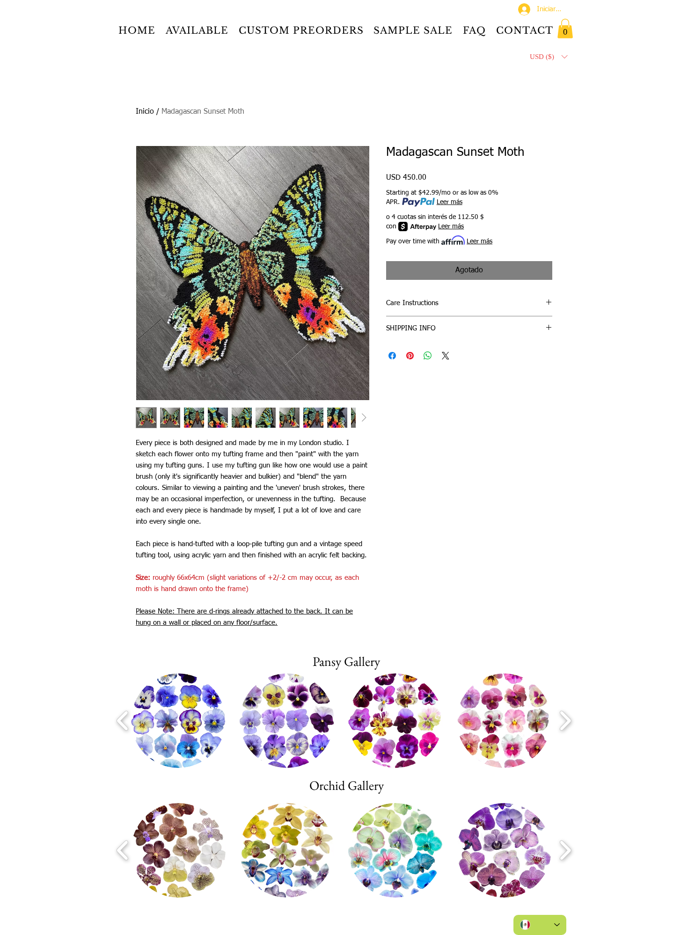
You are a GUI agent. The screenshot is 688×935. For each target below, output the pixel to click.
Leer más (449, 202)
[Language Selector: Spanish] (539, 925)
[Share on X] (445, 355)
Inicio (145, 112)
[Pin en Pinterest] (410, 355)
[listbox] (548, 56)
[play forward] (565, 720)
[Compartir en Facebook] (392, 355)
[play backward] (122, 720)
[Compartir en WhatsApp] (427, 355)
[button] (565, 28)
